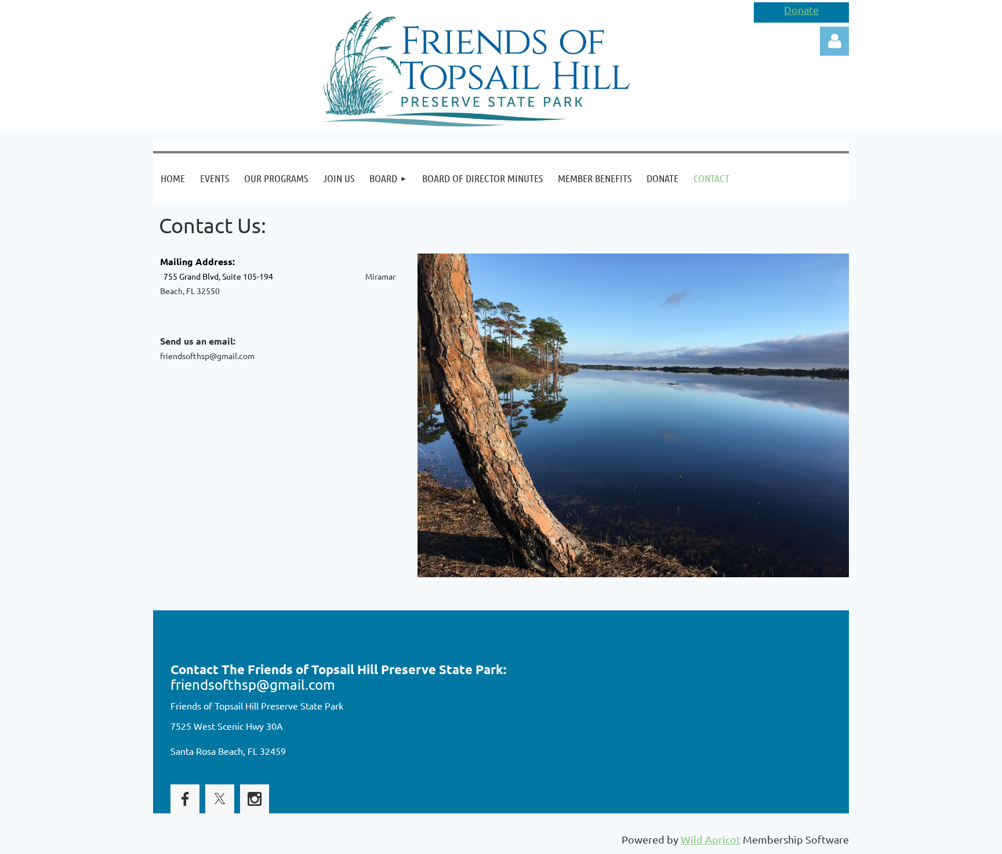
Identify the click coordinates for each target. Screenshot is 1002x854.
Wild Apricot (710, 839)
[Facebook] (184, 798)
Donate (801, 9)
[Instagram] (254, 798)
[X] (219, 798)
